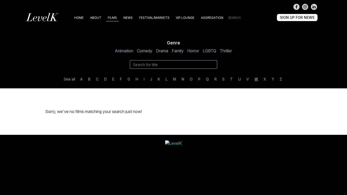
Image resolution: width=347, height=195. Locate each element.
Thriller (226, 50)
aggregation (212, 18)
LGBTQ (209, 50)
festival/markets (154, 18)
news (128, 18)
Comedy (144, 50)
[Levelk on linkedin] (314, 7)
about (95, 18)
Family (178, 50)
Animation (124, 50)
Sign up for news (297, 17)
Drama (162, 50)
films (112, 18)
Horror (193, 50)
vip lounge (185, 18)
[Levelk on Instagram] (305, 7)
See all (69, 79)
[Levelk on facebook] (296, 7)
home (79, 18)
